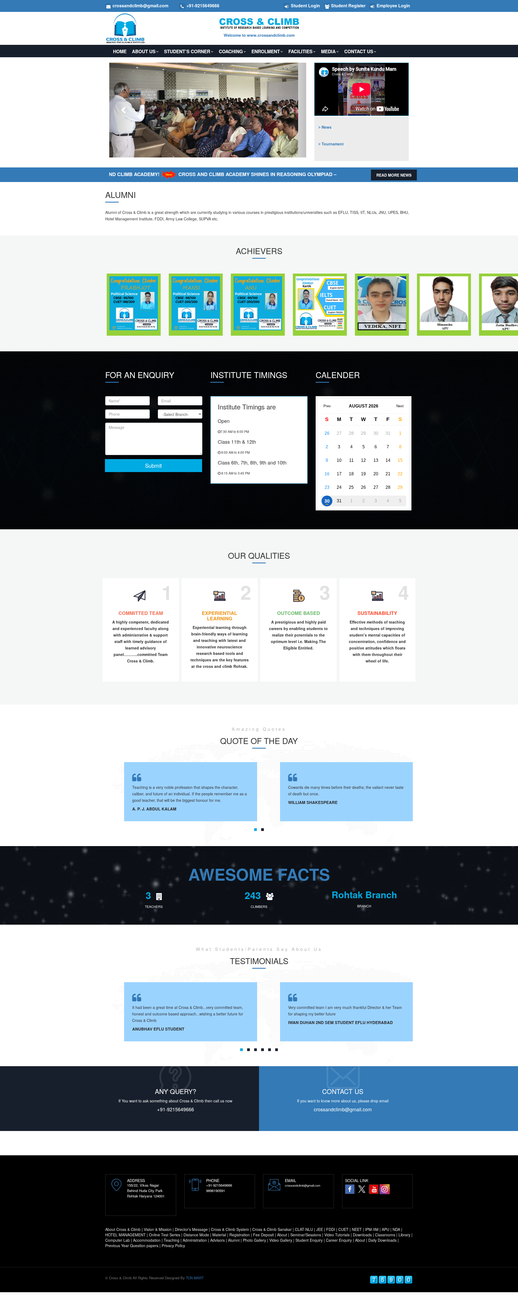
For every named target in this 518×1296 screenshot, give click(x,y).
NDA (396, 1229)
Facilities (300, 51)
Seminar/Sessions (305, 1234)
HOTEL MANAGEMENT (125, 1234)
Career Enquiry (339, 1240)
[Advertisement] (98, 1143)
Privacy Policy (173, 1245)
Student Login (305, 5)
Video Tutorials (337, 1234)
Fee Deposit (263, 1234)
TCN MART (195, 1277)
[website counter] (391, 1279)
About (282, 1234)
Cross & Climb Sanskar (272, 1229)
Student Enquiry (309, 1240)
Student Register (348, 5)
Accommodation (147, 1240)
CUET (343, 1229)
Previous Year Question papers (131, 1245)
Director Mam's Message (344, 157)
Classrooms (385, 1234)
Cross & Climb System (230, 1229)
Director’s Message (191, 1229)
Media (328, 51)
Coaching (231, 51)
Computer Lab (117, 1240)
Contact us (358, 51)
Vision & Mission (158, 1229)
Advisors (217, 1240)
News (327, 141)
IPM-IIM (372, 1229)
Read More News (393, 175)
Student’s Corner (187, 51)
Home (120, 51)
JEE (319, 1229)
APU (385, 1229)
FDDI (330, 1229)
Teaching (171, 1240)
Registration (239, 1234)
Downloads (362, 1234)
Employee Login (393, 5)
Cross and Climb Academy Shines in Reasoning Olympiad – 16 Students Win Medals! (233, 174)
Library (404, 1234)
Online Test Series (164, 1234)
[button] (124, 110)
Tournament (333, 124)
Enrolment (265, 51)
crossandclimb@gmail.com (343, 1109)
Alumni (234, 1240)
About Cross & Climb (123, 1229)
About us (143, 51)
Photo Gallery (254, 1240)
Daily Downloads (382, 1240)
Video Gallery (280, 1240)
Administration (195, 1240)
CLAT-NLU (304, 1229)
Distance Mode (196, 1234)
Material (219, 1234)
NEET (357, 1229)
